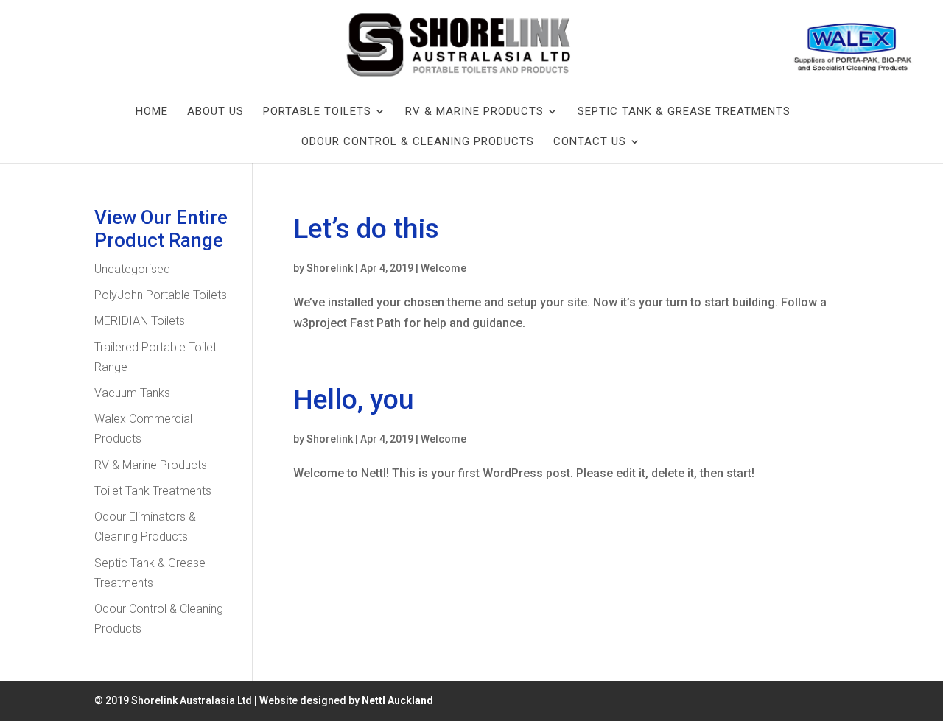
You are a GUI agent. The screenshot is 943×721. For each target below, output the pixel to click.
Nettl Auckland (397, 700)
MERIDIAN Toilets (139, 321)
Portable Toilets (317, 111)
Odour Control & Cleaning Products (417, 141)
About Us (215, 111)
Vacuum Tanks (132, 393)
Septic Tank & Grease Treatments (684, 111)
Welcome (443, 268)
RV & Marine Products (474, 111)
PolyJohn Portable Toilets (160, 295)
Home (152, 111)
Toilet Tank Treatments (152, 491)
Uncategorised (132, 269)
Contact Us (589, 141)
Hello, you (353, 399)
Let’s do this (366, 229)
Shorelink (329, 268)
